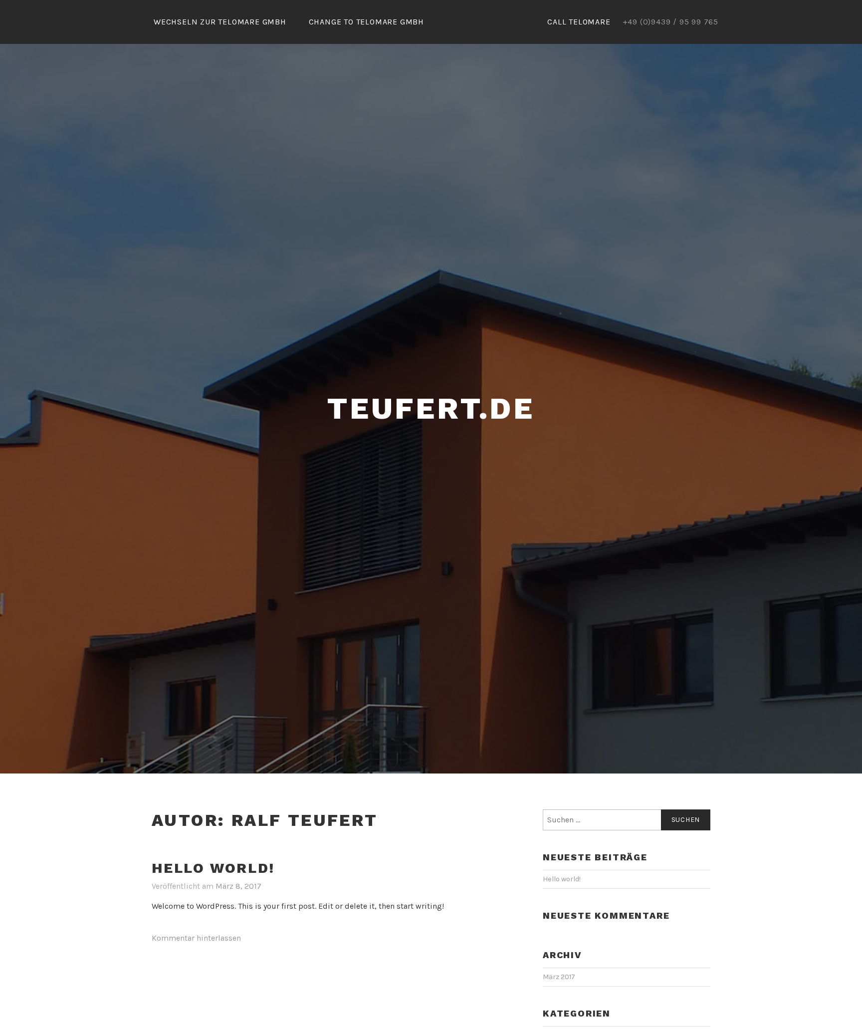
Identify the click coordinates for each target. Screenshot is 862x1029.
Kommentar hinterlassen (196, 938)
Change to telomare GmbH (366, 21)
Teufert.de (431, 408)
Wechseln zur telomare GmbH (220, 21)
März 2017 (559, 977)
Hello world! (213, 868)
